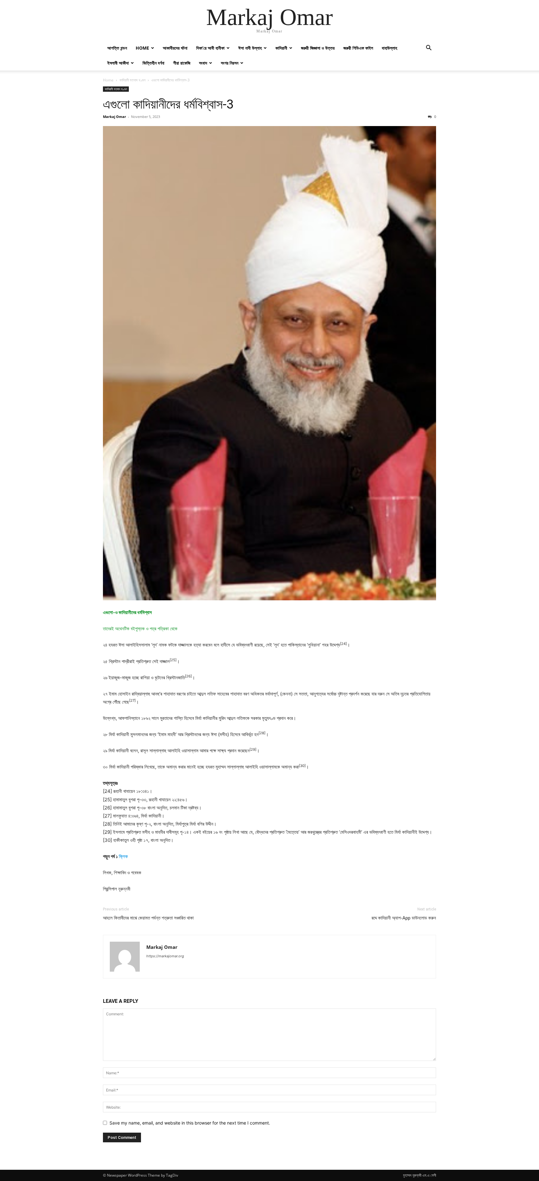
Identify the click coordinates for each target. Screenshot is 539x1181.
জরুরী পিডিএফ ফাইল (358, 48)
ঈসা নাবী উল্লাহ (250, 48)
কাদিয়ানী (281, 48)
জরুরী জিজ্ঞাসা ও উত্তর (318, 48)
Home (142, 48)
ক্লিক (123, 856)
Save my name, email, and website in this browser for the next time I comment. (189, 1122)
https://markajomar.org (165, 956)
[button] (428, 48)
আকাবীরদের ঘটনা (175, 48)
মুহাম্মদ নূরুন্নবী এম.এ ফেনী (419, 1175)
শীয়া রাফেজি (181, 63)
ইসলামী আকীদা (118, 63)
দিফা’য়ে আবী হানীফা (210, 48)
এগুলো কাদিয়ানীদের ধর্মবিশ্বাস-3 (168, 104)
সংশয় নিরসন (229, 63)
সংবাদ (203, 63)
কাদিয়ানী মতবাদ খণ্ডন (132, 80)
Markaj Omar (114, 116)
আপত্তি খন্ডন (117, 48)
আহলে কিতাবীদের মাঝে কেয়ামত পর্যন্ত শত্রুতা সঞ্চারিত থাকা (148, 918)
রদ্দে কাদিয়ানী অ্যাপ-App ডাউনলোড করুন (403, 918)
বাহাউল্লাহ (389, 48)
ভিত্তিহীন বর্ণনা (153, 63)
